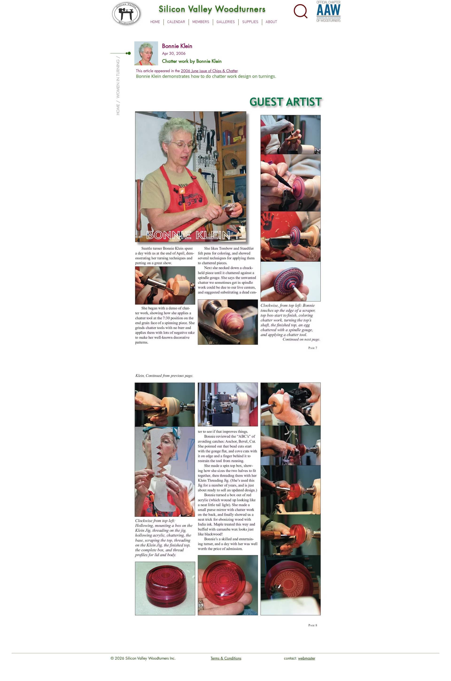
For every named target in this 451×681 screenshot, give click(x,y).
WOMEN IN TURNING (118, 78)
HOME (118, 109)
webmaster (306, 658)
